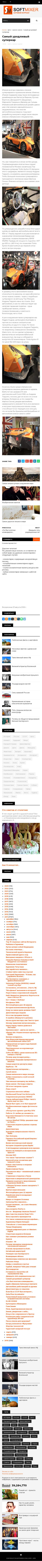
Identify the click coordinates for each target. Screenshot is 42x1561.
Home (4, 30)
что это (18, 1466)
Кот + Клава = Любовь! (15, 1000)
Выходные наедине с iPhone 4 (19, 957)
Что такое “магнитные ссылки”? (20, 1158)
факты (18, 792)
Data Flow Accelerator (15, 1294)
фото (26, 792)
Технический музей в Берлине (19, 952)
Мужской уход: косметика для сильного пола (19, 1161)
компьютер (26, 759)
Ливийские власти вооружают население (19, 1196)
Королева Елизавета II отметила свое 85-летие (22, 1117)
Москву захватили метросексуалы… (21, 1023)
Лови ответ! (11, 1089)
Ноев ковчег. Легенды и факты (19, 1084)
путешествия (9, 785)
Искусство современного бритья (20, 1314)
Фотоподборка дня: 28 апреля (19, 1005)
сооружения (17, 789)
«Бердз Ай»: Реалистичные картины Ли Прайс (22, 1033)
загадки (18, 751)
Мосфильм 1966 (12, 1002)
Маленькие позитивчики (16, 964)
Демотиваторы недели (16, 1013)
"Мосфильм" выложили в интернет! (21, 990)
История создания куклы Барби (19, 1145)
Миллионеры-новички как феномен (21, 1259)
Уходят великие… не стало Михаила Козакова (21, 1205)
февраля (10, 1335)
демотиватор (25, 744)
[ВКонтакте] (3, 619)
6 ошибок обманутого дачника (19, 1018)
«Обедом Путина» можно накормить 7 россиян (22, 1186)
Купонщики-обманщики (16, 1304)
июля (8, 932)
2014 (7, 909)
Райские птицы (12, 1262)
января (9, 1337)
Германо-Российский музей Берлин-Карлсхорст (21, 1139)
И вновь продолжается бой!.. (18, 1249)
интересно (22, 755)
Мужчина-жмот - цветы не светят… (21, 1030)
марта (9, 1332)
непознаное (20, 774)
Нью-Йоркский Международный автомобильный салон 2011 (20, 1040)
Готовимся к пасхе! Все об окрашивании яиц (17, 1273)
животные (7, 751)
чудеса (34, 792)
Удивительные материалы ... (18, 1069)
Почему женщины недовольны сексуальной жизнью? (19, 1245)
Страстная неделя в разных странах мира (21, 1125)
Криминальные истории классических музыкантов (22, 702)
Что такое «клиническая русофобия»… (22, 1219)
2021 (7, 891)
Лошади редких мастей (21, 684)
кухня (22, 763)
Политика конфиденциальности (12, 1474)
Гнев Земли (11, 1306)
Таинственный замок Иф (21, 658)
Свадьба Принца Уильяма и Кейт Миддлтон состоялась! (20, 961)
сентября (10, 927)
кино (17, 759)
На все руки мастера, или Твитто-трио (22, 1020)
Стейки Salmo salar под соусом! (19, 972)
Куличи (9, 1239)
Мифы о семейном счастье (17, 1264)
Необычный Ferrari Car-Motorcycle (20, 1094)
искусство (8, 759)
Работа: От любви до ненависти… (20, 1113)
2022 (7, 889)
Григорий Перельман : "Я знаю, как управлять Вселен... (21, 975)
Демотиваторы (12, 1129)
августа (9, 929)
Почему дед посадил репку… (18, 1057)
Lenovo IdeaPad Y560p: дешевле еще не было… (22, 1121)
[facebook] (39, 2)
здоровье (27, 751)
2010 (7, 1341)
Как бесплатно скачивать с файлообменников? (17, 980)
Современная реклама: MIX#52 (19, 1097)
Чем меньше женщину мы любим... (21, 1081)
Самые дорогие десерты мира (19, 1064)
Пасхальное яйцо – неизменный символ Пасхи (23, 1172)
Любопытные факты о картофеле (25, 640)
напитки (26, 1443)
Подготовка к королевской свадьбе (21, 993)
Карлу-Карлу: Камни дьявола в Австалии (19, 1026)
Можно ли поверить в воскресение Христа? (21, 1151)
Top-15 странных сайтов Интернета (21, 942)
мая (8, 937)
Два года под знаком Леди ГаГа (19, 1214)
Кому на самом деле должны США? (21, 1010)
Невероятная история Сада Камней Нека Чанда (21, 1045)
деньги (6, 748)
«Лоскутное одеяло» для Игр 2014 (20, 1111)
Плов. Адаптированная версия (19, 1309)
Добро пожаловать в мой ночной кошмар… (20, 1078)
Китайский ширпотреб (15, 1251)
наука (25, 770)
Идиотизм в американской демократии (23, 1179)
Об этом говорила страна (17, 1086)
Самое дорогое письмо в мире (14, 521)
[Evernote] (21, 619)
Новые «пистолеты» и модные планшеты (19, 1165)
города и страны (10, 744)
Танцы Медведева (14, 1227)
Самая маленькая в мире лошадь (20, 1074)
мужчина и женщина (11, 770)
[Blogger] (15, 619)
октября (10, 924)
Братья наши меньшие (15, 1190)
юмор (6, 796)
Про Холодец (11, 1136)
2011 (6, 917)
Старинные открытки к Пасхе (18, 1176)
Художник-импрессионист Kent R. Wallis (20, 1132)
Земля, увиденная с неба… (17, 1312)
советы (6, 789)
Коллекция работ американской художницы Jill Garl (20, 1317)
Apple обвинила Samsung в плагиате (21, 1284)
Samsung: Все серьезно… (16, 1202)
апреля (9, 940)
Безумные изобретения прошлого (25, 675)
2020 (7, 894)
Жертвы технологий (14, 1326)
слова (20, 1459)
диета (22, 748)
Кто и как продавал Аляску (17, 1015)
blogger (36, 539)
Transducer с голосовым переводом (21, 1224)
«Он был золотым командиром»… (20, 1281)
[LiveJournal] (18, 619)
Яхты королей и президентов (18, 1217)
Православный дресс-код (17, 955)
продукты (32, 778)
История (7, 736)
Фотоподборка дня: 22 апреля (19, 1192)
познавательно (19, 778)
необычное (8, 774)
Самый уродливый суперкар (18, 1279)
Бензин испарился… (14, 1037)
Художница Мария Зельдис (17, 1222)
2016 (7, 904)
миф (19, 766)
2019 (7, 896)
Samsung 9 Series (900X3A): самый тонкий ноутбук (20, 984)
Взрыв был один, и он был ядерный (21, 1104)
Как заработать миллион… (17, 969)
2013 (7, 912)
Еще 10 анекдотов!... (10, 865)
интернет (33, 755)
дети (14, 748)
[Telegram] (24, 619)
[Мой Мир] (9, 619)
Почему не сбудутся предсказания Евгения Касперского (25, 720)
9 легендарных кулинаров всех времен (23, 1148)
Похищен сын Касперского (17, 1254)
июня (8, 935)
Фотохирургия (12, 1269)
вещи (26, 740)
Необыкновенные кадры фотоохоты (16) (21, 1107)
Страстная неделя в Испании (18, 1234)
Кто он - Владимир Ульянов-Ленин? (21, 1212)
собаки (34, 785)
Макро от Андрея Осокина (17, 1199)
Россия (16, 736)
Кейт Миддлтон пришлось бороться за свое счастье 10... (22, 996)
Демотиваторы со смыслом (17, 1289)
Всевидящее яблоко (14, 1256)
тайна (28, 789)
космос (6, 763)
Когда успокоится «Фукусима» (19, 1324)
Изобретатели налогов (11, 502)
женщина (31, 748)
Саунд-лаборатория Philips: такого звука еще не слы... (21, 1100)
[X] (12, 619)
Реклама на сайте (7, 1471)
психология (22, 781)
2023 (7, 886)
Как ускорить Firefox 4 (15, 1209)
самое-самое (17, 30)
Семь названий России (21, 693)
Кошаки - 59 (11, 1242)
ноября (9, 922)
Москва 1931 (11, 1155)
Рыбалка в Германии (14, 944)
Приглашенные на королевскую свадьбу (19, 1049)
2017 (7, 901)
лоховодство (9, 766)
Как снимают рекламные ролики (20, 1237)
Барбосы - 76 (11, 1067)
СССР (25, 736)
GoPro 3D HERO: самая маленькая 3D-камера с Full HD (22, 1053)
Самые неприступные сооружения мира (17, 483)
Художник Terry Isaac (15, 967)
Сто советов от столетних (15, 810)
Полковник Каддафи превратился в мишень (21, 1061)
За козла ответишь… (14, 950)
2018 (7, 899)
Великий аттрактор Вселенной (24, 666)
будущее (16, 740)
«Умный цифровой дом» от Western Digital (21, 1230)
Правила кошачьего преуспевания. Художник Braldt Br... (21, 1182)
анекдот (7, 740)
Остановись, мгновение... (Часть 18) (21, 988)
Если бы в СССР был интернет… (19, 1292)
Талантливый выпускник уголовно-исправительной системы (21, 1298)
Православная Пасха (14, 1169)
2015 (7, 907)
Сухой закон (11, 1072)
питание (7, 778)
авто (9, 30)
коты (15, 763)
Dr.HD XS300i (11, 1301)
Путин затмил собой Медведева (19, 947)
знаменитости (9, 755)
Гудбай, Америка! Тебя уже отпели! (21, 1267)
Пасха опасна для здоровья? (18, 1321)
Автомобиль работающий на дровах (21, 1287)
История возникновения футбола (20, 1008)
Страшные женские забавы (18, 1092)
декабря (10, 919)
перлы (31, 774)
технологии (8, 792)
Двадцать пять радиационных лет (20, 1276)
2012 (7, 914)
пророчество (9, 781)
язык (13, 796)
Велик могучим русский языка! (19, 1143)
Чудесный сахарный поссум (18, 1329)
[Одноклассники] (6, 619)
